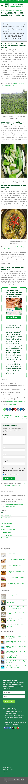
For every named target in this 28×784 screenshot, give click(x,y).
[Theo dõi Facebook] (5, 728)
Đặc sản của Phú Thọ (6, 10)
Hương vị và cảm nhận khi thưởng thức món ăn (14, 35)
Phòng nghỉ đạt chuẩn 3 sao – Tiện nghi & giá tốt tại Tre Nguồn (16, 656)
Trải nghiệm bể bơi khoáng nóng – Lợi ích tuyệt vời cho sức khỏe (16, 666)
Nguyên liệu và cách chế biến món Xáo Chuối (13, 33)
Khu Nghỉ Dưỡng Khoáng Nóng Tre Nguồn (8, 769)
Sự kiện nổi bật (5, 538)
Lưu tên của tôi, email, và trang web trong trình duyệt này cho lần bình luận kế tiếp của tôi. (14, 470)
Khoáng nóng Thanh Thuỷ (8, 529)
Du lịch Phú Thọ (17, 10)
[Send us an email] (13, 728)
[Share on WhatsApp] (4, 409)
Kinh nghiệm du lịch (6, 535)
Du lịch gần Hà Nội (6, 515)
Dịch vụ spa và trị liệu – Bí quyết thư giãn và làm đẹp (15, 642)
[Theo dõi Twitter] (10, 728)
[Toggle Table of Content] (23, 24)
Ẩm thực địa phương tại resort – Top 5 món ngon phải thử (16, 637)
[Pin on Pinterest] (15, 409)
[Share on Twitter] (10, 409)
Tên (4, 447)
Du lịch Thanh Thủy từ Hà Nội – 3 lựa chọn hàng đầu (15, 651)
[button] (2, 5)
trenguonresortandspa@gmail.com (15, 401)
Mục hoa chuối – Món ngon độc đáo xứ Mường (7, 417)
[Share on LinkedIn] (20, 409)
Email (4, 454)
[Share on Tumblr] (23, 409)
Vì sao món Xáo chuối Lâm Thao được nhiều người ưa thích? (13, 30)
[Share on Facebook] (7, 409)
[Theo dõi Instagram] (7, 728)
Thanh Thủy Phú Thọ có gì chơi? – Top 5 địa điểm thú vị (16, 647)
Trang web (5, 461)
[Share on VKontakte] (18, 409)
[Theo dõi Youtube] (18, 728)
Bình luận (5, 434)
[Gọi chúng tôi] (15, 728)
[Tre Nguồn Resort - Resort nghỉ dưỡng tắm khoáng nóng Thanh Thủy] (14, 5)
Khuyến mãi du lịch (6, 532)
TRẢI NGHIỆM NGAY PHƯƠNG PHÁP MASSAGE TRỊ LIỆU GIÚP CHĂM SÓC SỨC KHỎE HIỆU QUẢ (14, 38)
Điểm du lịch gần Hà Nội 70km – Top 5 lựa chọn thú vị (16, 661)
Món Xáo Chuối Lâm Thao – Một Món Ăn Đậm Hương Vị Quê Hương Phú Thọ (13, 27)
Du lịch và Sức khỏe (6, 523)
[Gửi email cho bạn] (12, 409)
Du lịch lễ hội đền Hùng (7, 518)
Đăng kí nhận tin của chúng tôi (12, 474)
